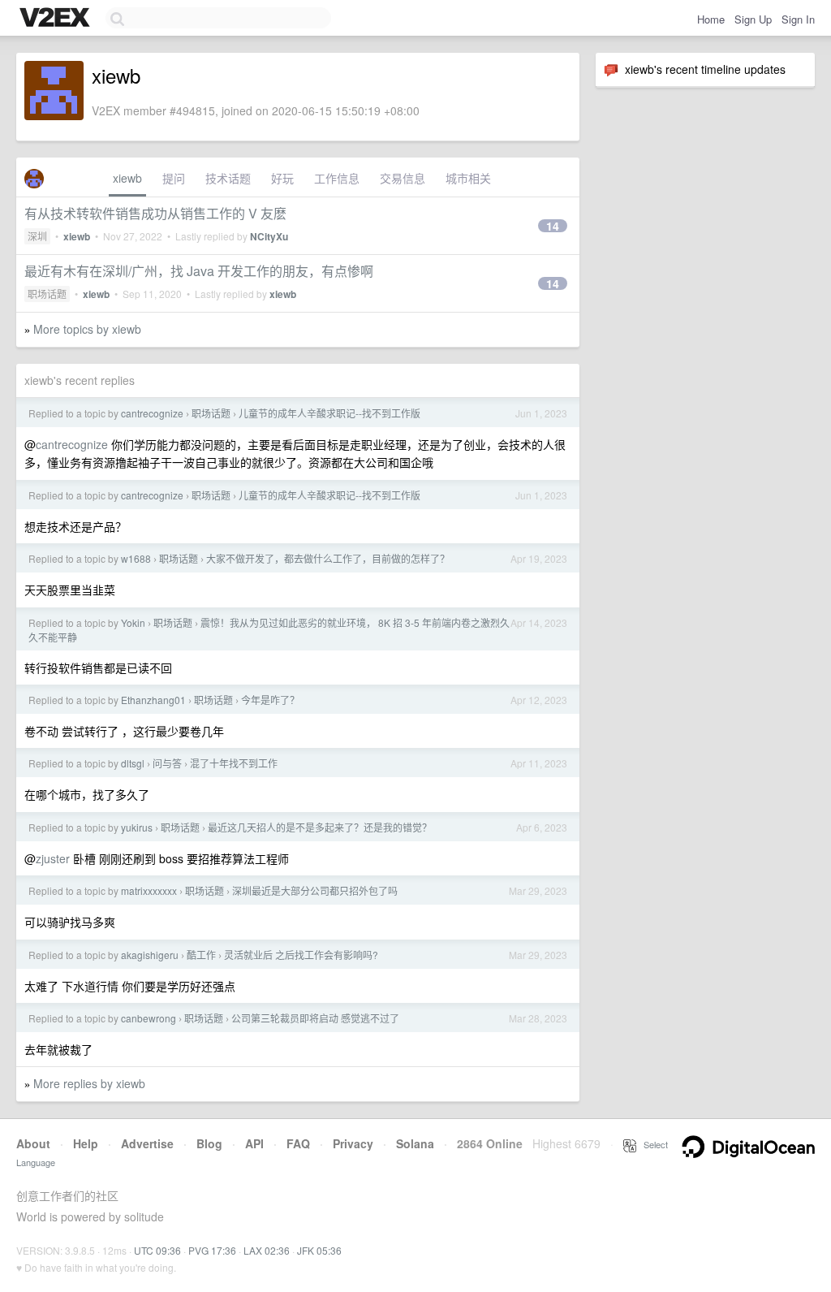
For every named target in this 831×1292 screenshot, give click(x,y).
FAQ (298, 1143)
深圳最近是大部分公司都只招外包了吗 (315, 890)
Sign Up (753, 19)
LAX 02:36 (266, 1250)
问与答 (167, 763)
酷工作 (201, 954)
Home (711, 19)
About (33, 1143)
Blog (209, 1143)
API (254, 1143)
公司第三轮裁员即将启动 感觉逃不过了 (315, 1018)
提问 (173, 178)
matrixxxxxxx (149, 890)
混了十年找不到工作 (234, 763)
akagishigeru (150, 954)
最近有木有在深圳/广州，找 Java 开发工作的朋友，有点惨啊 (198, 270)
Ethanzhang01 (153, 699)
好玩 (282, 178)
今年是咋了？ (270, 699)
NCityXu (269, 236)
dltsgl (132, 763)
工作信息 (337, 178)
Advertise (147, 1143)
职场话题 (47, 293)
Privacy (353, 1143)
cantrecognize (152, 413)
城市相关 (468, 178)
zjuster (53, 858)
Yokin (133, 622)
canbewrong (148, 1018)
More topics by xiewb (87, 329)
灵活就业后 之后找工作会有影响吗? (301, 954)
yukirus (137, 827)
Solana (415, 1143)
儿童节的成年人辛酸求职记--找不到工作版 (329, 413)
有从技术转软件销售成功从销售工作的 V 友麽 (155, 213)
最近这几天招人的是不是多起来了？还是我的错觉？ (320, 827)
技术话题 (228, 178)
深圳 (37, 236)
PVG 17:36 (212, 1250)
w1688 (136, 558)
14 (552, 225)
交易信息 (402, 178)
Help (85, 1143)
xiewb (127, 178)
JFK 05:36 (319, 1250)
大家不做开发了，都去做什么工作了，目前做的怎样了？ (328, 558)
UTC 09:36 (157, 1250)
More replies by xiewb (89, 1083)
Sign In (798, 19)
